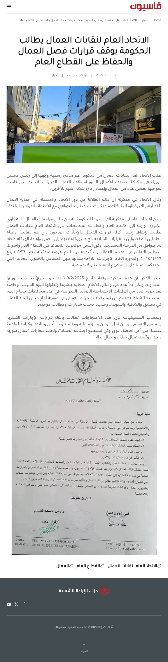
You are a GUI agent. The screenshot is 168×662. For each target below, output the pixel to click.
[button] (9, 6)
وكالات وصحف (76, 75)
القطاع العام (88, 566)
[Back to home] (145, 6)
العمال (62, 566)
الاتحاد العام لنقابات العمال (132, 566)
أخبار (55, 75)
